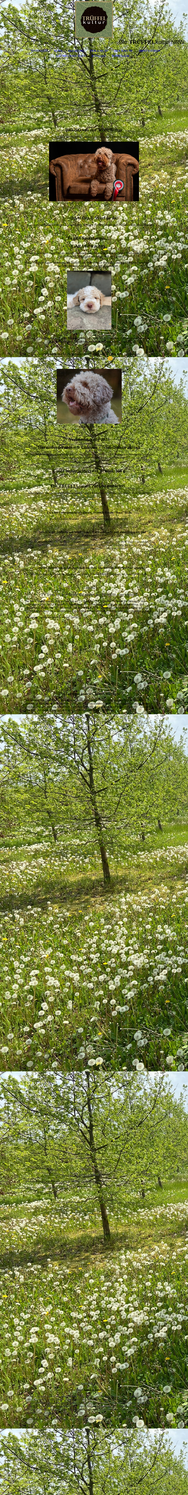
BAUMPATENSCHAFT (71, 56)
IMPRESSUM (120, 56)
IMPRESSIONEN (149, 50)
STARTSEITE (39, 50)
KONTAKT (99, 56)
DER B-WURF (123, 50)
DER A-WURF (99, 50)
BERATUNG (76, 50)
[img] (94, 19)
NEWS (58, 50)
